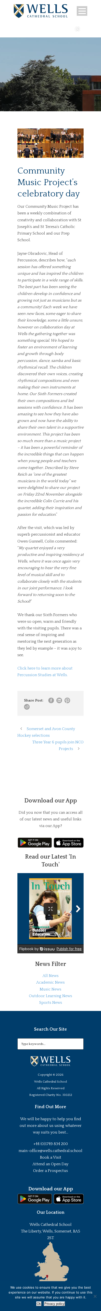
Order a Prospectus (50, 1170)
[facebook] (63, 28)
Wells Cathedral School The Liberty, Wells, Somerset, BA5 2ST (50, 1231)
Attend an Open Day (50, 1164)
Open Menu (82, 11)
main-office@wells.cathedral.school (50, 1151)
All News (51, 976)
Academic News (50, 982)
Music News (50, 989)
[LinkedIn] (84, 28)
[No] (94, 1296)
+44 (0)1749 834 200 (50, 1144)
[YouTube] (70, 28)
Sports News (50, 1002)
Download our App (50, 1189)
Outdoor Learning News (50, 996)
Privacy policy (54, 1304)
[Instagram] (77, 28)
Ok (39, 1304)
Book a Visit (50, 1157)
